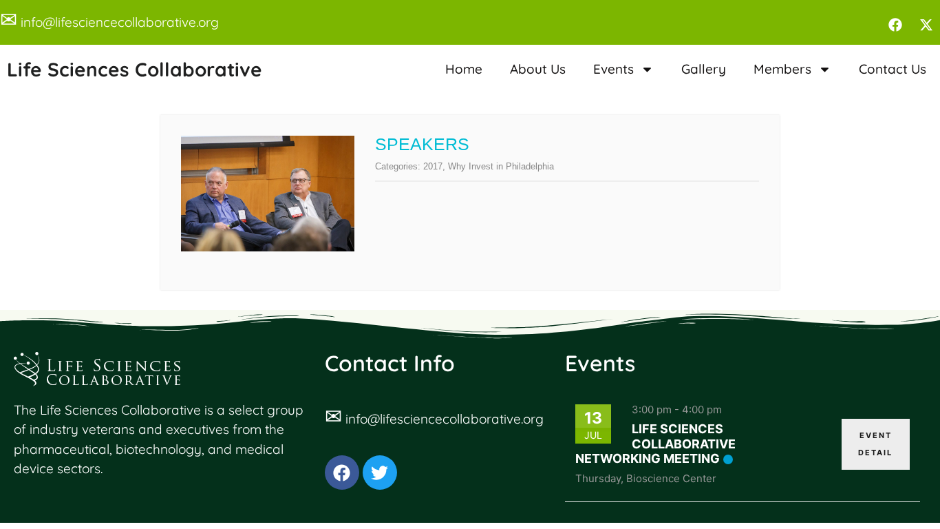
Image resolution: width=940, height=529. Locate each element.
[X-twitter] (926, 25)
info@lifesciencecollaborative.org (120, 22)
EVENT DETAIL (875, 444)
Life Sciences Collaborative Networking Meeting (655, 444)
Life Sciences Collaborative (134, 69)
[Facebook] (895, 25)
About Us (538, 69)
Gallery (703, 69)
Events (613, 69)
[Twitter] (380, 472)
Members (782, 69)
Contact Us (892, 69)
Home (463, 69)
